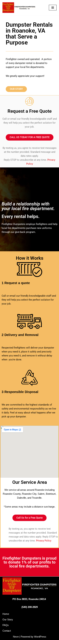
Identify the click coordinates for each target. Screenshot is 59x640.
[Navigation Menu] (53, 7)
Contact (6, 630)
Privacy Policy (43, 540)
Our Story (7, 619)
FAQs (5, 625)
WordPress (40, 636)
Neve (16, 636)
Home (5, 613)
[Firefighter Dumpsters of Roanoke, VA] (18, 7)
